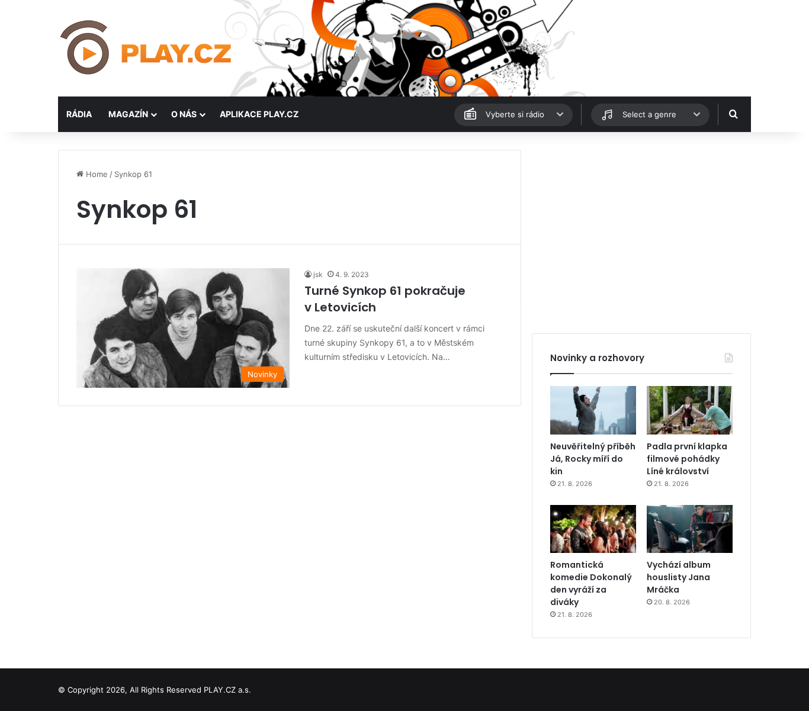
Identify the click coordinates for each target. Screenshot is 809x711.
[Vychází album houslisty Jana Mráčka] (690, 529)
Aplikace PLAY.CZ (259, 114)
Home (96, 174)
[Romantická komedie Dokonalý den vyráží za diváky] (593, 529)
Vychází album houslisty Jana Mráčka (679, 577)
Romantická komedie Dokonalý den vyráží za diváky (591, 583)
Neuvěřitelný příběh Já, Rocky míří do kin (592, 458)
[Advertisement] (641, 233)
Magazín (128, 114)
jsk (318, 274)
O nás (184, 114)
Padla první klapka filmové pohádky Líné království (687, 458)
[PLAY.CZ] (147, 48)
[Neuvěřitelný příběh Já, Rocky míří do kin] (593, 410)
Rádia (79, 114)
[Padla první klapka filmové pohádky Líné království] (690, 410)
